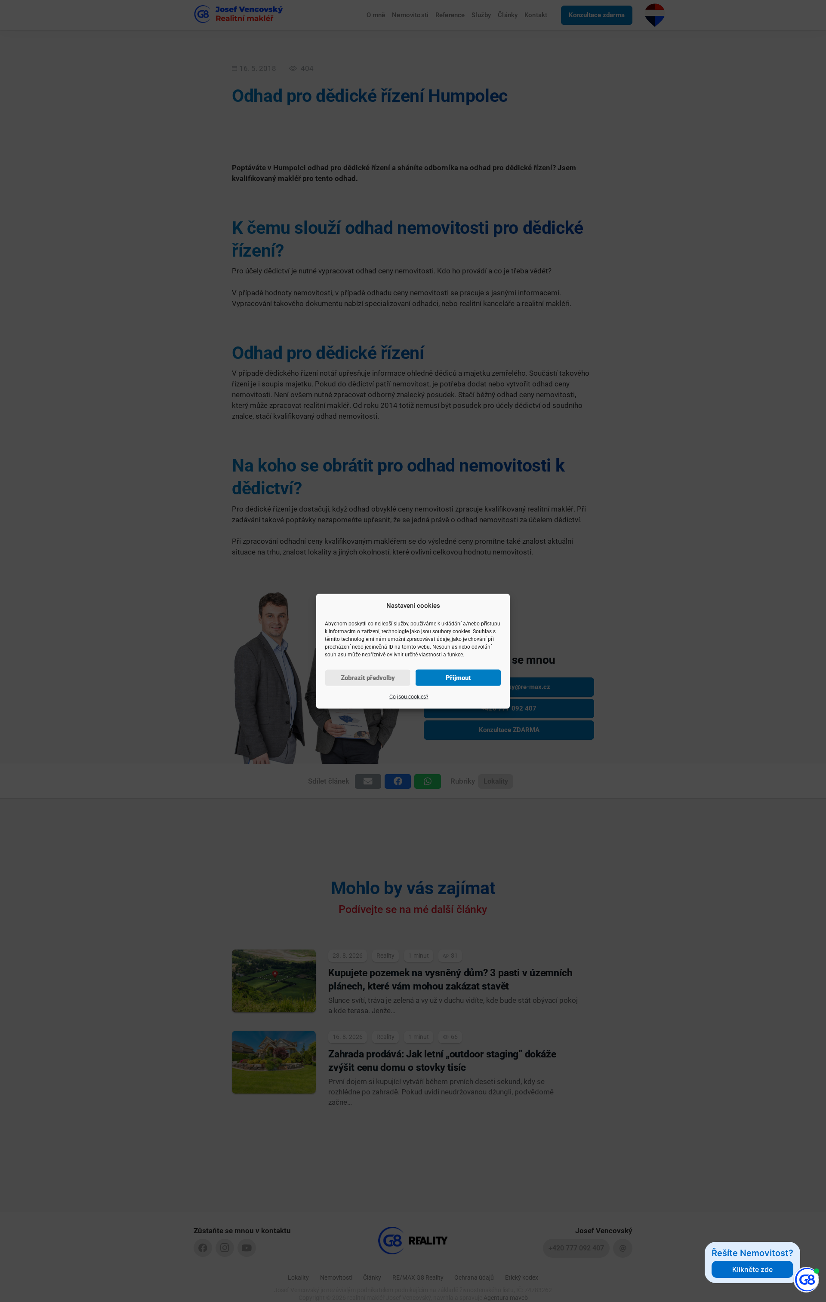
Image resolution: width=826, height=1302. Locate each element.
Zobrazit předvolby (368, 677)
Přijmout (458, 677)
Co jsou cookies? (408, 696)
